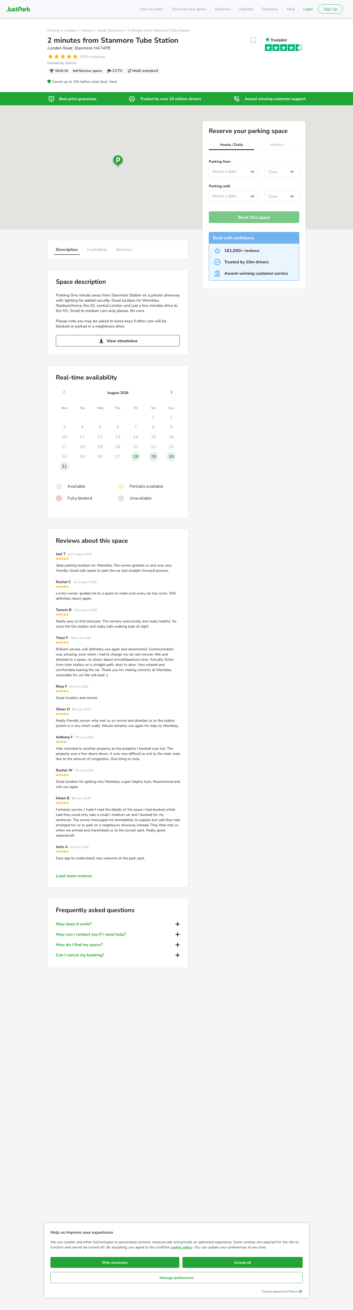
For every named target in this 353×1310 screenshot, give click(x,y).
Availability (97, 249)
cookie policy (182, 1247)
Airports (246, 9)
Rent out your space (189, 9)
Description (67, 249)
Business (222, 9)
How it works (151, 9)
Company (270, 9)
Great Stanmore (110, 30)
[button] (231, 145)
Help (291, 9)
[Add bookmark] (253, 40)
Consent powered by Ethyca (279, 1291)
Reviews (124, 249)
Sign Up (330, 9)
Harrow (87, 30)
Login (308, 9)
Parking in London (62, 30)
